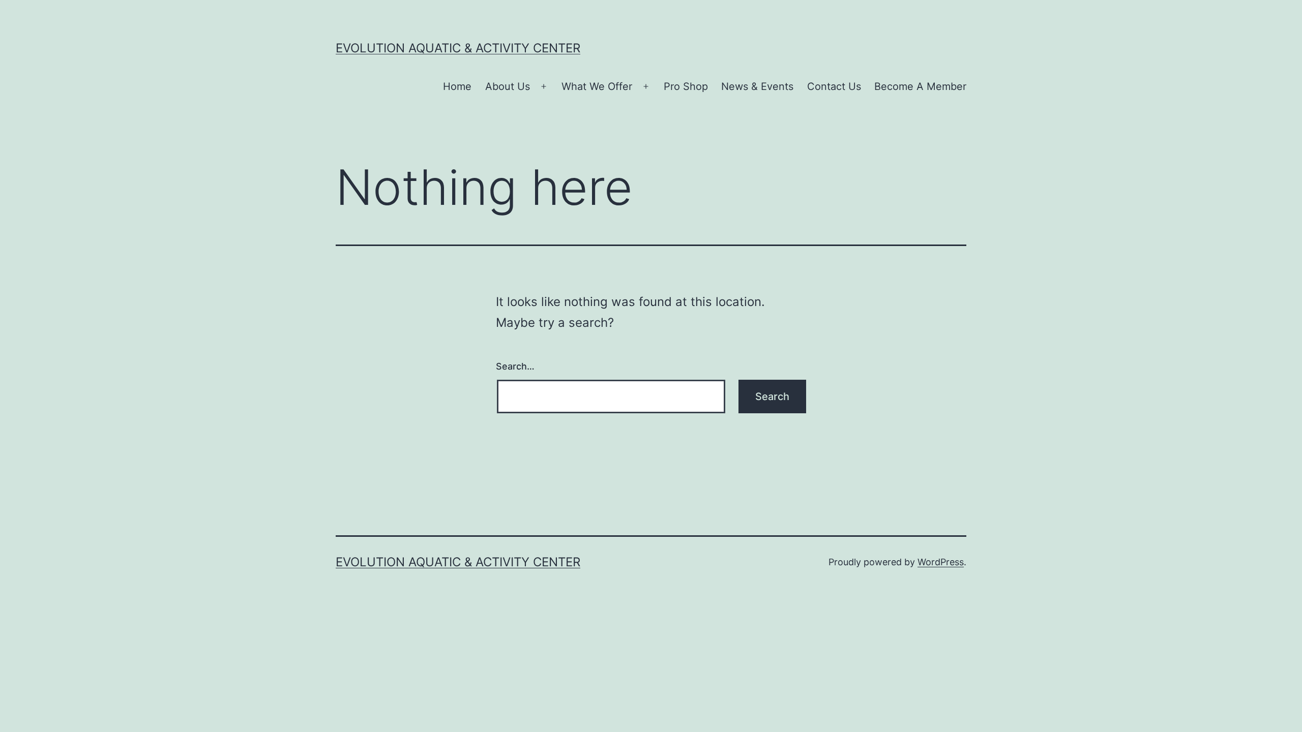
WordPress (941, 562)
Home (457, 86)
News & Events (757, 86)
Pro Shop (686, 86)
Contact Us (834, 86)
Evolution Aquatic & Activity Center (458, 48)
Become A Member (920, 86)
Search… (515, 366)
